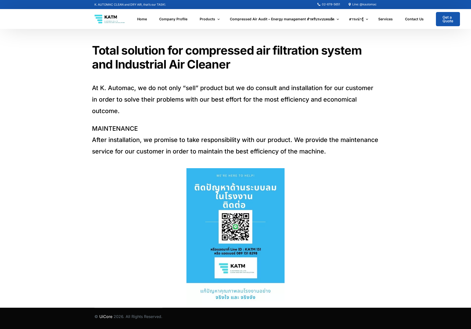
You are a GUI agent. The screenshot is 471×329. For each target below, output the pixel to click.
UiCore (105, 316)
